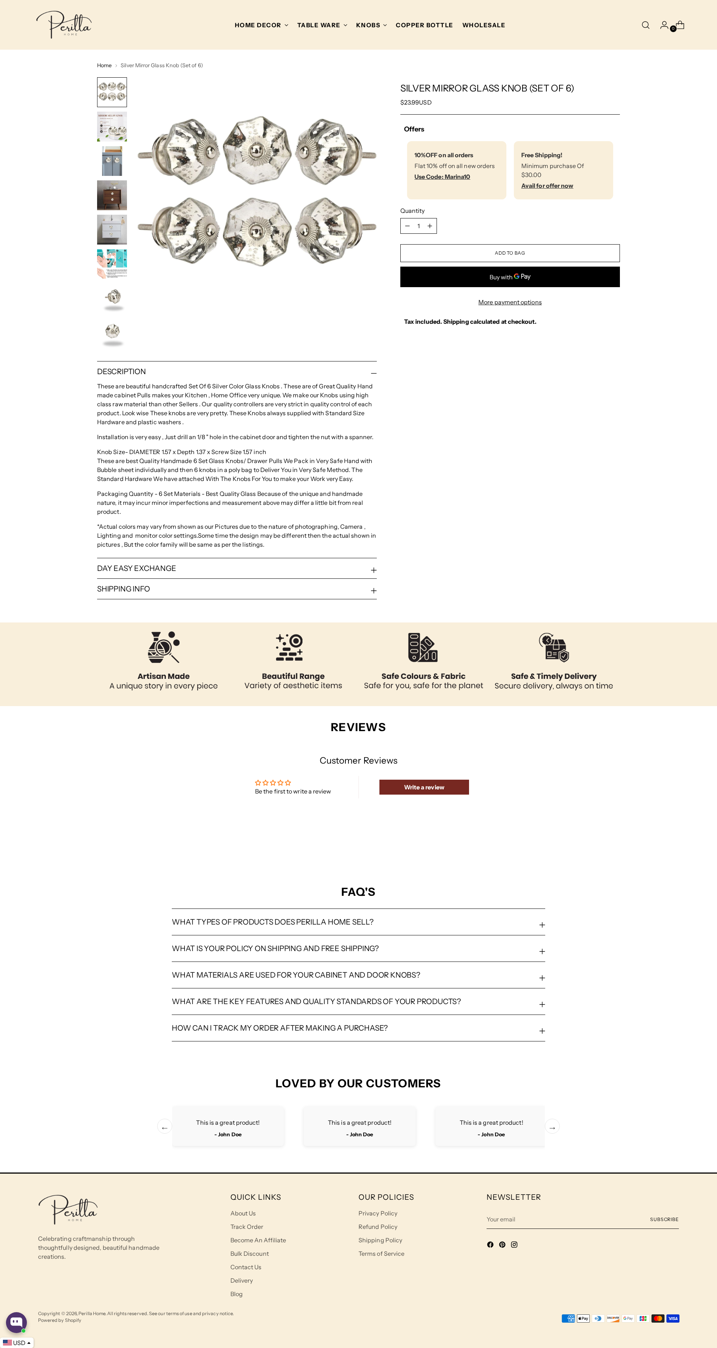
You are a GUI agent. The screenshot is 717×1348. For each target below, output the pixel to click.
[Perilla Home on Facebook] (491, 1246)
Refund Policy (377, 1226)
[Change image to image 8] (112, 333)
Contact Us (246, 1267)
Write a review (424, 787)
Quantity (412, 210)
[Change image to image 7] (112, 298)
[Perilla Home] (64, 24)
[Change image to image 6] (112, 264)
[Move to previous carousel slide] (596, 845)
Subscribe (664, 1219)
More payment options (510, 302)
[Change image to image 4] (112, 195)
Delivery (241, 1280)
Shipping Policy (380, 1240)
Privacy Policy (377, 1213)
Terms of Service (381, 1253)
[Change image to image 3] (112, 161)
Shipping (456, 321)
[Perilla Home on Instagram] (514, 1246)
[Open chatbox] (16, 1322)
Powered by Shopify (59, 1320)
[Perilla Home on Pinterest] (503, 1246)
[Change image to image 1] (112, 92)
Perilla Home (91, 1313)
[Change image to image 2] (112, 127)
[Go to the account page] (661, 25)
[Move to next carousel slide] (613, 845)
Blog (236, 1294)
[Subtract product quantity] (430, 225)
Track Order (247, 1226)
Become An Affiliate (258, 1240)
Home (104, 65)
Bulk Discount (249, 1253)
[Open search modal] (645, 25)
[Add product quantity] (407, 225)
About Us (243, 1213)
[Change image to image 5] (112, 230)
